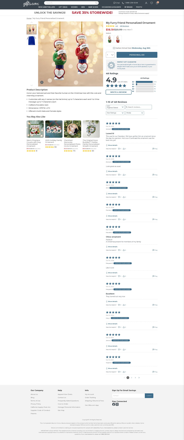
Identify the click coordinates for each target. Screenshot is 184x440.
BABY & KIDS (93, 7)
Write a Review (118, 92)
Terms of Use (35, 401)
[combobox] (115, 107)
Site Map (61, 410)
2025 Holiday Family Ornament (53, 141)
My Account (89, 394)
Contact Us (62, 397)
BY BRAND (128, 7)
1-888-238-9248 (131, 3)
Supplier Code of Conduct (40, 410)
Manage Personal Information (69, 407)
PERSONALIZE (137, 55)
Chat (118, 3)
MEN (83, 7)
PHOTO (139, 7)
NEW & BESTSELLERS (46, 7)
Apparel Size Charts (65, 394)
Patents (33, 413)
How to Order (63, 404)
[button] (144, 82)
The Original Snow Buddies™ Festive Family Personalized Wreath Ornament (91, 143)
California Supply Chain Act (40, 407)
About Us (34, 394)
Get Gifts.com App (92, 405)
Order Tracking (90, 397)
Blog (32, 397)
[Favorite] (151, 3)
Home (29, 18)
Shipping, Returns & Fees (94, 401)
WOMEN (74, 7)
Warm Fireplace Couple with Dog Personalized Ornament (34, 143)
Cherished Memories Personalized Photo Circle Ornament (72, 143)
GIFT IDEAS (63, 7)
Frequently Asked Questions (68, 401)
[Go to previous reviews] (124, 377)
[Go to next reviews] (139, 377)
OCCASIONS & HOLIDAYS (111, 7)
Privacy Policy (36, 404)
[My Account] (146, 3)
